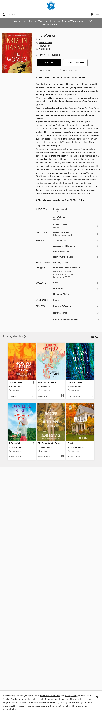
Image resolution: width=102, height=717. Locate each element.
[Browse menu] (97, 14)
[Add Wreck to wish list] (92, 456)
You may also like (13, 336)
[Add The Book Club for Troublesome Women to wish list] (62, 456)
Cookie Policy (9, 709)
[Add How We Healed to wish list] (33, 395)
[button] (49, 62)
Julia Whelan (44, 46)
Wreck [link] (70, 443)
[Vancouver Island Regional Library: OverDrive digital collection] (51, 5)
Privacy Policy (71, 695)
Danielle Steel (16, 447)
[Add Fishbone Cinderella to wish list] (62, 395)
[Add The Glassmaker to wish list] (92, 395)
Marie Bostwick (46, 447)
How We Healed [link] (16, 382)
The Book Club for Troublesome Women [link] (49, 443)
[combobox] (45, 14)
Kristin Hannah (45, 43)
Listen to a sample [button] (75, 62)
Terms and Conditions (50, 695)
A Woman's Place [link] (16, 443)
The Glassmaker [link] (75, 382)
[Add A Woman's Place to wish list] (33, 456)
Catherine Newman (77, 447)
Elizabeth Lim (45, 387)
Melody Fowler (16, 387)
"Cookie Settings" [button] (75, 702)
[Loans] (92, 15)
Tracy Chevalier (75, 387)
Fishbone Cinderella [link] (47, 382)
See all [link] (94, 337)
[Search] (4, 14)
